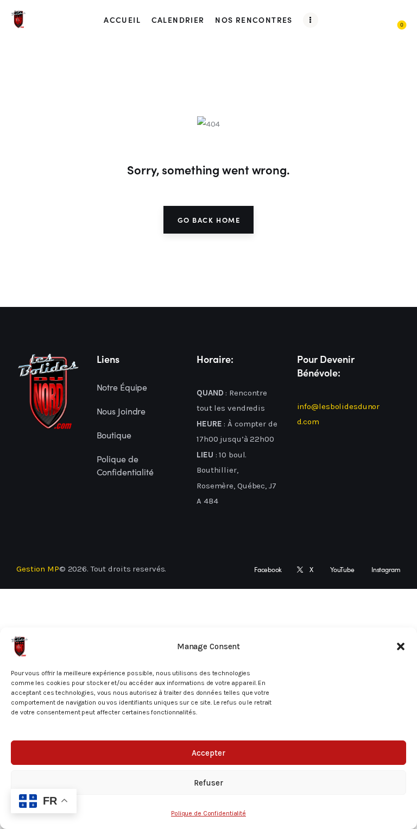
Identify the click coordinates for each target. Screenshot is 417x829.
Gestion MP (37, 569)
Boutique (114, 435)
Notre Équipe (122, 387)
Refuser (208, 783)
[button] (400, 646)
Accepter (208, 753)
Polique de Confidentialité (208, 813)
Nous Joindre (121, 411)
